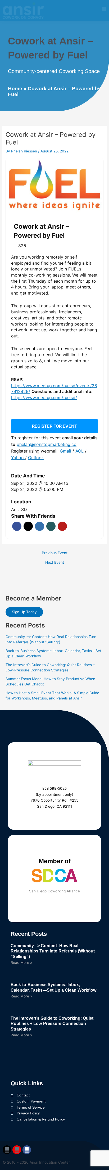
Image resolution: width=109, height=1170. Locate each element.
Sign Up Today (24, 612)
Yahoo (18, 457)
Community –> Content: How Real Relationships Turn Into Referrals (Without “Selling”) (53, 951)
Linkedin (39, 526)
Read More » (21, 962)
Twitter (28, 526)
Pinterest (62, 526)
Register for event (54, 426)
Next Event (54, 562)
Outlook (36, 457)
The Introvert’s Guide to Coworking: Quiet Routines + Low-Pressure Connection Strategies (52, 1024)
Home (15, 88)
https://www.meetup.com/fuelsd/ (44, 397)
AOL (80, 451)
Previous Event (54, 553)
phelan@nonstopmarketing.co (46, 444)
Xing (51, 526)
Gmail (66, 451)
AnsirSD (19, 509)
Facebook (16, 526)
